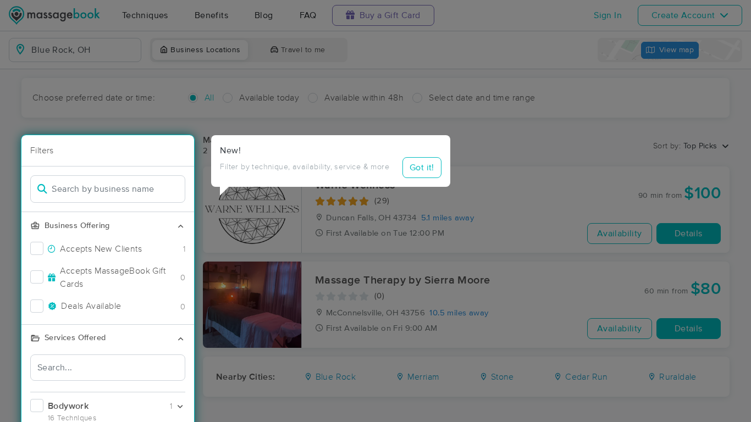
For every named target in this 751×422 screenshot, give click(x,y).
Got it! (422, 167)
